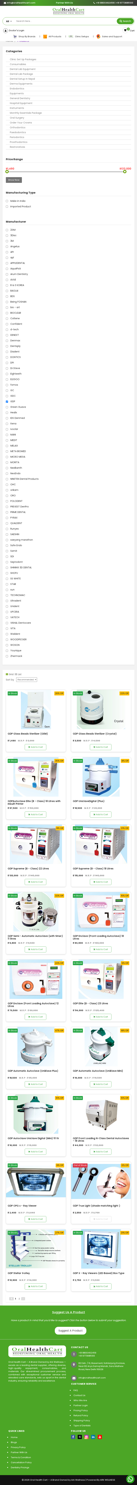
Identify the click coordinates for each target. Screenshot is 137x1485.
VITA (12, 628)
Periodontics (17, 137)
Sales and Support (111, 36)
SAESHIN (14, 534)
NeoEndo (15, 473)
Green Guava (18, 407)
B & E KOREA (17, 285)
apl (12, 257)
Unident (14, 606)
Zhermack (16, 656)
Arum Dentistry (19, 274)
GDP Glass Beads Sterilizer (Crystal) (95, 733)
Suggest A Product (70, 1331)
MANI (13, 434)
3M (12, 241)
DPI (12, 362)
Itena (13, 423)
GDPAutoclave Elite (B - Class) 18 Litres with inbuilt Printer (34, 802)
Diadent (15, 351)
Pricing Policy (81, 1410)
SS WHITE (15, 578)
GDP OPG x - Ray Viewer (22, 1205)
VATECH (14, 617)
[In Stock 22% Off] (101, 709)
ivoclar (14, 429)
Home (14, 1437)
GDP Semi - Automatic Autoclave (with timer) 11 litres (35, 937)
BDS (12, 296)
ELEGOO (15, 379)
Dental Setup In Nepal (22, 79)
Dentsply (15, 346)
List (20, 674)
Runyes (14, 528)
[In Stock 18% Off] (101, 1046)
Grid (11, 674)
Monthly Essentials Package (26, 113)
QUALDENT (16, 523)
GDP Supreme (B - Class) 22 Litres (28, 868)
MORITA (14, 462)
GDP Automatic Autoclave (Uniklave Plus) (33, 1071)
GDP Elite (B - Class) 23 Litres (90, 1003)
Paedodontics (18, 132)
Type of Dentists (82, 1425)
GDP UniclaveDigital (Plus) (88, 801)
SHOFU (14, 573)
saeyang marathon (21, 539)
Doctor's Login (16, 31)
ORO (13, 495)
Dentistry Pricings (20, 1467)
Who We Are (80, 1400)
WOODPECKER (18, 639)
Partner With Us (64, 2)
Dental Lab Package (21, 74)
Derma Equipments (21, 83)
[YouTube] (100, 1437)
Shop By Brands (27, 36)
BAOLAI (14, 290)
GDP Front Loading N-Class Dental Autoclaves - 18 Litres (101, 1139)
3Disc (13, 235)
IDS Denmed (17, 418)
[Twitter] (80, 1437)
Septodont (16, 562)
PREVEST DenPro (19, 506)
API (12, 252)
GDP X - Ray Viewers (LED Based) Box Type (98, 1273)
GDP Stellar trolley (19, 1273)
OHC (13, 484)
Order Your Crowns (21, 122)
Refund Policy (81, 1415)
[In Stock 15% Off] (101, 911)
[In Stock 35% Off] (36, 776)
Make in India (17, 201)
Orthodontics (17, 127)
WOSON (15, 645)
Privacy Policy (18, 1447)
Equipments (17, 93)
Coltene (15, 318)
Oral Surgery (17, 117)
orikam (14, 490)
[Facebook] (73, 1437)
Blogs (14, 1442)
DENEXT (14, 335)
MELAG (14, 445)
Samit (13, 551)
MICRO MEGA (17, 456)
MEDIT (13, 440)
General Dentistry (20, 98)
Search (127, 21)
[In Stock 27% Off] (36, 1248)
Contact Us (79, 1395)
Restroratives (17, 147)
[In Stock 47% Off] (36, 1046)
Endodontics (17, 88)
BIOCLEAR (15, 313)
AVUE (13, 279)
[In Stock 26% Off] (36, 709)
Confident (16, 324)
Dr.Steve (15, 368)
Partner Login (81, 1405)
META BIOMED (18, 451)
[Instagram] (86, 1437)
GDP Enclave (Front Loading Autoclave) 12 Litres (33, 1005)
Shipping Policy (82, 1420)
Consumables (18, 64)
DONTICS (15, 357)
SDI (12, 556)
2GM (13, 229)
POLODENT (16, 501)
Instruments (17, 108)
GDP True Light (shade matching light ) (96, 1205)
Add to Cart (37, 747)
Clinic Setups (81, 36)
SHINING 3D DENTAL (21, 567)
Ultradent (15, 600)
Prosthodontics (18, 142)
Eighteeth (16, 373)
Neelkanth (16, 468)
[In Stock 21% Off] (101, 844)
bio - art (15, 307)
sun (12, 589)
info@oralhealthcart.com (92, 1377)
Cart (131, 30)
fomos (14, 384)
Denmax (15, 340)
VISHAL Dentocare (20, 622)
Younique (15, 650)
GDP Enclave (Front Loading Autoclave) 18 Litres (98, 937)
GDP (12, 401)
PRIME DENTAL (18, 512)
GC (12, 390)
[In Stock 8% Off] (101, 776)
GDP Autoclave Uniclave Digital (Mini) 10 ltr (33, 1138)
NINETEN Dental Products (24, 479)
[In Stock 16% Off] (36, 1113)
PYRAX (14, 517)
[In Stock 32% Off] (36, 911)
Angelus (15, 246)
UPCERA (14, 611)
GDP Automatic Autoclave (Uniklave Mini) (98, 1071)
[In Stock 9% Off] (101, 979)
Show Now (14, 179)
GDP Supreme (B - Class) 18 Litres (93, 868)
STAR (13, 584)
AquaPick (15, 268)
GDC (13, 396)
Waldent (15, 634)
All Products (55, 36)
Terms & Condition (21, 1457)
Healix (13, 412)
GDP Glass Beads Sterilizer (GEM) (28, 733)
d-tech (14, 329)
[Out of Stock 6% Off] (101, 1181)
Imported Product (20, 206)
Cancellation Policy (21, 1462)
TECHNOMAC (17, 595)
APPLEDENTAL (17, 263)
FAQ (76, 1390)
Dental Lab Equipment (23, 69)
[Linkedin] (93, 1437)
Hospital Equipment (21, 103)
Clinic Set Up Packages (23, 59)
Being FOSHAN (18, 301)
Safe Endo (16, 545)
